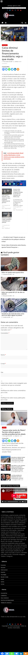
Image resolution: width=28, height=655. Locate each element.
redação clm (17, 436)
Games (2, 581)
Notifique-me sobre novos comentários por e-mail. (13, 391)
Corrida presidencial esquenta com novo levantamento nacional (17, 477)
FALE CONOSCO (5, 598)
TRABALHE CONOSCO (6, 602)
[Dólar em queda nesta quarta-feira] (14, 258)
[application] (14, 495)
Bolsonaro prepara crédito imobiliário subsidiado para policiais (6, 220)
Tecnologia (3, 574)
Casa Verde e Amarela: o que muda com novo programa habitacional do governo (6, 198)
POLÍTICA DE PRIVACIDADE (7, 600)
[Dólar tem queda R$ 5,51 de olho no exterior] (14, 278)
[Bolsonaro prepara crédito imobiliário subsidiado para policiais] (7, 214)
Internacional (4, 570)
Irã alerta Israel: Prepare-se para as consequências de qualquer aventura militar (13, 239)
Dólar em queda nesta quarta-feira (13, 272)
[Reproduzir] (3, 501)
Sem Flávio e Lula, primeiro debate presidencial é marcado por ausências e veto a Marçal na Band (18, 468)
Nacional (3, 567)
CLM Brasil (16, 626)
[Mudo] (23, 501)
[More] (18, 69)
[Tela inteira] (25, 501)
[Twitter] (6, 69)
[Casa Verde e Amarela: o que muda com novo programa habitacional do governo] (7, 191)
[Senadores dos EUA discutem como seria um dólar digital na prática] (14, 299)
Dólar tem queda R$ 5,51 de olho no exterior (13, 293)
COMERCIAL (4, 595)
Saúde (2, 579)
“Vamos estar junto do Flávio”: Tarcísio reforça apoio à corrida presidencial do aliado (14, 432)
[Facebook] (3, 69)
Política (4, 427)
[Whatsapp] (9, 69)
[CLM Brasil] (2, 22)
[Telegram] (12, 69)
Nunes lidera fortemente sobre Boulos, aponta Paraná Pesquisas (14, 246)
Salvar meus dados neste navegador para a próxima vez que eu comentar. (14, 384)
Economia (5, 45)
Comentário (5, 333)
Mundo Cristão (4, 577)
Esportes (3, 572)
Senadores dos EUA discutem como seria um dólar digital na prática (13, 314)
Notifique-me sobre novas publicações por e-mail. (13, 399)
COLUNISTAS (4, 593)
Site (2, 372)
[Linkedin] (15, 69)
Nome (3, 355)
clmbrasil (17, 61)
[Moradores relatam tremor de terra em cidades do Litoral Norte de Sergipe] (6, 456)
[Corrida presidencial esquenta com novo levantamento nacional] (6, 474)
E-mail (3, 363)
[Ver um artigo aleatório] (25, 22)
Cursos (2, 584)
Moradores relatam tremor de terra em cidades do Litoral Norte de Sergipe (18, 459)
